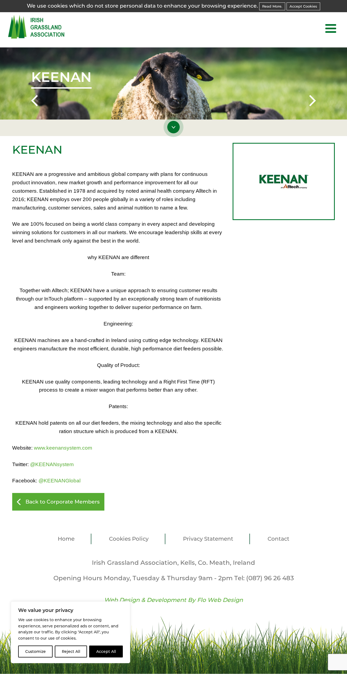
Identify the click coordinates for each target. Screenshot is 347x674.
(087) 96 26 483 (270, 578)
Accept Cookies (303, 6)
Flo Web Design (220, 599)
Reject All (71, 651)
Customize (35, 651)
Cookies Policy (129, 539)
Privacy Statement (208, 539)
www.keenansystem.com (63, 448)
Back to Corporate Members (62, 502)
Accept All (106, 651)
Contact (278, 539)
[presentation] (34, 101)
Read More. (272, 6)
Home (66, 539)
